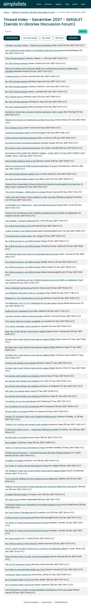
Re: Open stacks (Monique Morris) (21, 512)
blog (67, 4)
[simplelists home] (15, 4)
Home (6, 12)
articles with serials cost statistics (20, 363)
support (58, 4)
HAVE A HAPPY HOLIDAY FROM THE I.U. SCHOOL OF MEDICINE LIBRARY (36, 548)
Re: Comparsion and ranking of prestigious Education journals (33, 50)
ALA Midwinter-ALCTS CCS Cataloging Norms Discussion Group (34, 303)
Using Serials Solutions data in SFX (20, 161)
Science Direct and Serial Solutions (21, 138)
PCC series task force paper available (22, 321)
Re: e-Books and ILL (14, 96)
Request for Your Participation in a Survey (24, 298)
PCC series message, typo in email (21, 326)
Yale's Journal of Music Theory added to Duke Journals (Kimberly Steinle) (39, 197)
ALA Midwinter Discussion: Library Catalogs (24, 293)
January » (74, 37)
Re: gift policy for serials (16, 411)
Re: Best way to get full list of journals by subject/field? (30, 339)
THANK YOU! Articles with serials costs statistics (27, 424)
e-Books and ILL (12, 76)
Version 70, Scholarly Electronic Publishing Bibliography (30, 416)
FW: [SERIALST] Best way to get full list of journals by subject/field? (35, 470)
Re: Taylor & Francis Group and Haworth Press (26, 465)
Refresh (60, 37)
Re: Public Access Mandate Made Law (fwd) (25, 569)
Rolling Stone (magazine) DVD (19, 311)
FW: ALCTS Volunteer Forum (18, 564)
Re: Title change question (16, 63)
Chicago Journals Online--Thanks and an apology (28, 45)
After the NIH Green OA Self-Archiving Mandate (27, 556)
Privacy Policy (47, 602)
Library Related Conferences (18, 288)
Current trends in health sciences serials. (24, 316)
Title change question (15, 58)
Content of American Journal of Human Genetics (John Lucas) (34, 112)
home (39, 4)
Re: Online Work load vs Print (18, 226)
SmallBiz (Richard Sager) (16, 494)
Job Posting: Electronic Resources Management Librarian (31, 254)
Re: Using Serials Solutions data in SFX (22, 174)
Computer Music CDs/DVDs (18, 574)
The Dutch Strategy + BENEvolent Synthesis (25, 192)
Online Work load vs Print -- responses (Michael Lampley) (32, 429)
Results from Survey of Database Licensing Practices (29, 119)
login (83, 4)
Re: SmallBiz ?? (12, 442)
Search (83, 31)
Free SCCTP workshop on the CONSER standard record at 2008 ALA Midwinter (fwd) (44, 280)
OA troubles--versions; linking (19, 220)
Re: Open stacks (12, 499)
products (48, 4)
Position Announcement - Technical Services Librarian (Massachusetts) (38, 452)
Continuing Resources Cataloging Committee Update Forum (33, 504)
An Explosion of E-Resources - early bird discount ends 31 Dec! (34, 205)
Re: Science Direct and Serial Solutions (22, 143)
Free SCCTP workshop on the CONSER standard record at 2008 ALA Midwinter (41, 213)
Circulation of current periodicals (20, 401)
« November (11, 37)
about (75, 4)
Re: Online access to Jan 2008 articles (22, 241)
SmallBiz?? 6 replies (14, 460)
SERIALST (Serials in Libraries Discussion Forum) (33, 12)
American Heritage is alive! (17, 132)
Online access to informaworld (19, 517)
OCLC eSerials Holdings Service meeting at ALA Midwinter (31, 478)
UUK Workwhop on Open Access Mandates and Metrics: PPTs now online (39, 589)
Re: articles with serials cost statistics (22, 376)
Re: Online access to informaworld (21, 543)
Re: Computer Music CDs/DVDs (19, 579)
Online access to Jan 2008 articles (21, 231)
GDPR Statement (61, 602)
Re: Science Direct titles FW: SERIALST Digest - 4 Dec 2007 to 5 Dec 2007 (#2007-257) (45, 153)
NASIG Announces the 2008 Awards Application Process (31, 166)
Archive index (30, 37)
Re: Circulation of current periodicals (22, 406)
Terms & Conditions (31, 602)
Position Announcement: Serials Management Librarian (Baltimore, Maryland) (41, 486)
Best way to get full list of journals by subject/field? (28, 331)
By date (46, 37)
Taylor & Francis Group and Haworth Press (25, 447)
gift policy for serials (14, 391)
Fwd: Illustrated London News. (18, 236)
